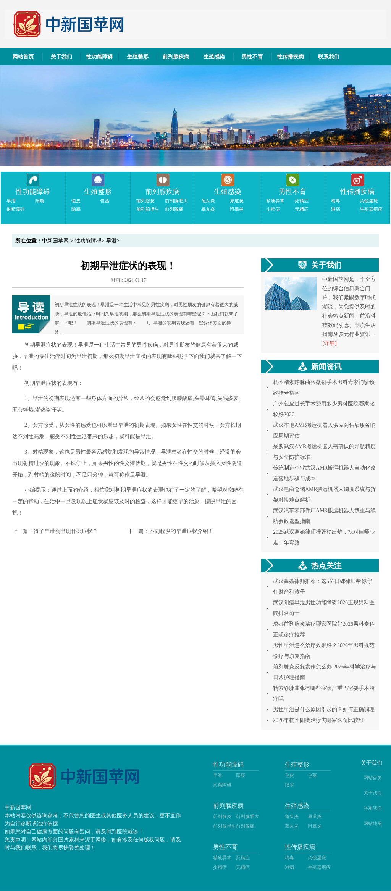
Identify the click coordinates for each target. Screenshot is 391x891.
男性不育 (252, 57)
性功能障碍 (99, 57)
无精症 (302, 209)
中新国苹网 (55, 241)
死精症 (302, 200)
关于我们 (61, 57)
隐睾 (76, 209)
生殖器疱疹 (371, 209)
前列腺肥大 (176, 200)
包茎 (104, 200)
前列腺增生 (147, 209)
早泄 (11, 200)
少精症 (273, 209)
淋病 (335, 209)
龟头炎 (208, 200)
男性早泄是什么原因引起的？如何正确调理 (324, 709)
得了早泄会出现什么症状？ (66, 531)
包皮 (76, 200)
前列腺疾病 (176, 57)
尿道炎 (237, 200)
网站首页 (23, 57)
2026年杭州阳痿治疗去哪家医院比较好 (318, 720)
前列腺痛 (174, 209)
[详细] (329, 343)
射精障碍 (15, 209)
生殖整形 (138, 57)
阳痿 (39, 200)
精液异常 (275, 200)
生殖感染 (214, 57)
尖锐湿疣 (369, 200)
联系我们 (328, 57)
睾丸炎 (208, 209)
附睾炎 (237, 209)
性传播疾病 (290, 57)
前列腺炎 (145, 200)
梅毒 (335, 200)
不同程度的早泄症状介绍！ (181, 531)
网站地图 (373, 823)
